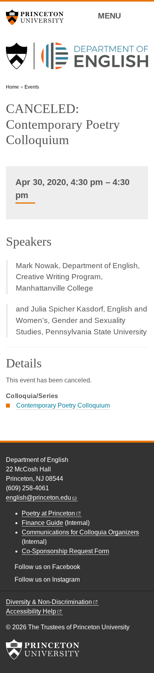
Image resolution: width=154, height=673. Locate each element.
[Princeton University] (37, 17)
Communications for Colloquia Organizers (80, 532)
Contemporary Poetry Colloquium (63, 405)
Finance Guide (42, 522)
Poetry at (48, 513)
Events (31, 87)
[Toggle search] (143, 15)
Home (12, 87)
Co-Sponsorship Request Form (65, 551)
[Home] (77, 59)
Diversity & (49, 602)
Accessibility (31, 611)
